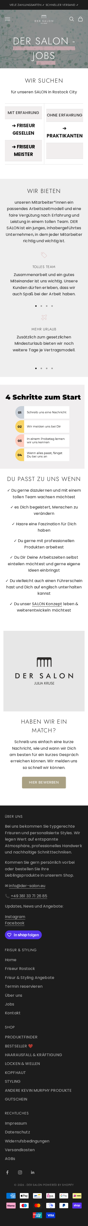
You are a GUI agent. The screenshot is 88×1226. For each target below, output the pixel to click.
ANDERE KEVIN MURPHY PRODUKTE (38, 1090)
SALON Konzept (47, 604)
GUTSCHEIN (16, 1099)
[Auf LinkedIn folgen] (32, 1172)
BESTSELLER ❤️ (19, 1046)
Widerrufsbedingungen (27, 1141)
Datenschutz (17, 1132)
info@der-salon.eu (27, 886)
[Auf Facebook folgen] (7, 1172)
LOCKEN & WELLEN (22, 1063)
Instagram (15, 917)
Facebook (14, 923)
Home (11, 960)
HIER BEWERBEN (44, 782)
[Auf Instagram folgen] (20, 1172)
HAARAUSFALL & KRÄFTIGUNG (33, 1055)
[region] (44, 274)
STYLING (13, 1081)
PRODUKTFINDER (21, 1037)
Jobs (9, 1004)
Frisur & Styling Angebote (29, 977)
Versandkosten (20, 1150)
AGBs (10, 1158)
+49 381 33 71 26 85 (29, 896)
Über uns (13, 995)
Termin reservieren (24, 986)
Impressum (16, 1123)
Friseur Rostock (20, 968)
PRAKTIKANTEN (65, 136)
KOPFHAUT (15, 1072)
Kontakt (13, 1013)
